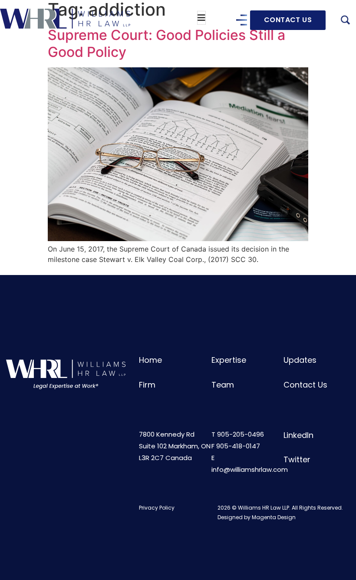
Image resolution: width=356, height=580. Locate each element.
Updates (299, 360)
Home (150, 360)
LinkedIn (298, 435)
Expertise (228, 360)
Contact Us (305, 384)
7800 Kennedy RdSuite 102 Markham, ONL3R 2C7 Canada (175, 446)
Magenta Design (274, 517)
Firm (147, 384)
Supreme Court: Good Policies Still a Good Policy (166, 43)
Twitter (296, 459)
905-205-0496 (240, 434)
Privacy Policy (157, 507)
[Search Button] (345, 21)
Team (222, 384)
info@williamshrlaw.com (249, 469)
